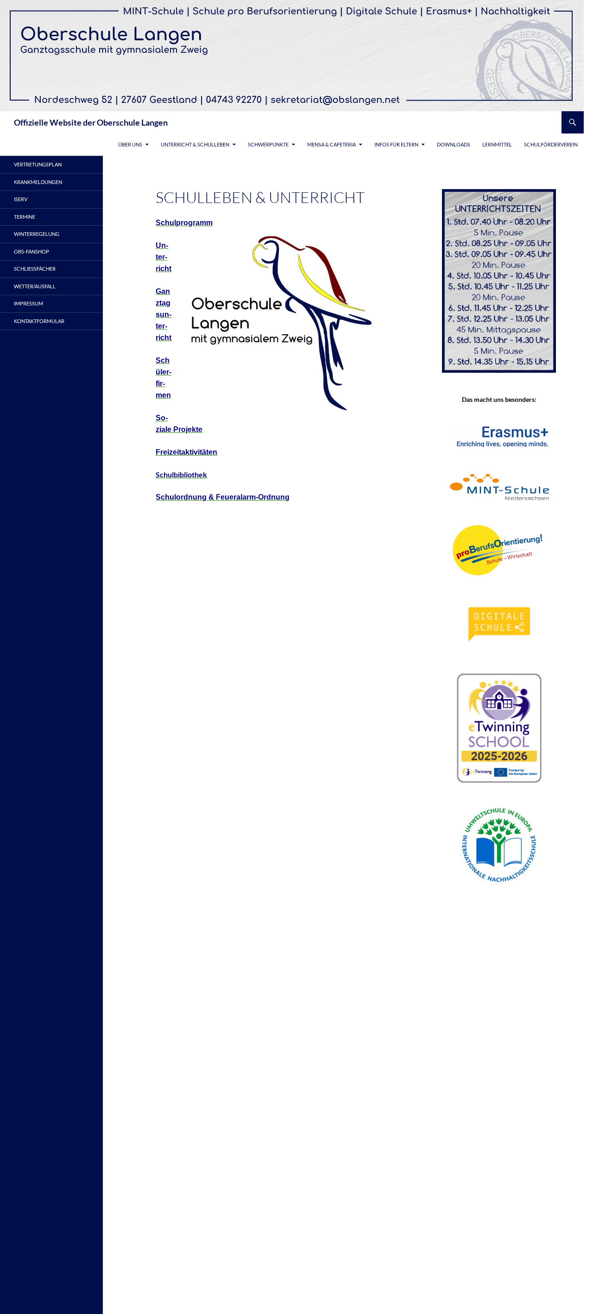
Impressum (28, 303)
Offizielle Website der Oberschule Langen (91, 122)
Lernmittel (497, 144)
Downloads (453, 144)
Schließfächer (35, 269)
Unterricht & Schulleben (195, 144)
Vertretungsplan (38, 164)
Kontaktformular (39, 321)
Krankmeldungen (38, 182)
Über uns (130, 144)
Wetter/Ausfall (35, 286)
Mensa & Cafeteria (331, 144)
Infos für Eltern (396, 144)
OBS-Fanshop (31, 251)
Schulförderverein (551, 144)
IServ (20, 199)
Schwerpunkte (268, 144)
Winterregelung (36, 234)
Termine (24, 217)
